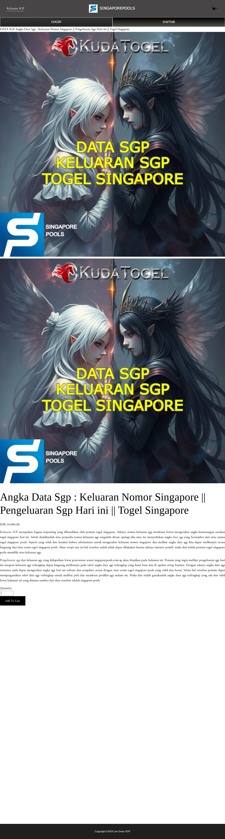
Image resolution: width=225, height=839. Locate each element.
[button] (12, 601)
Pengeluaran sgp (10, 560)
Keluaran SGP (15, 8)
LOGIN (56, 22)
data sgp (178, 537)
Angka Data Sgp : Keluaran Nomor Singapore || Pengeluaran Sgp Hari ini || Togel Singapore (72, 29)
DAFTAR (169, 22)
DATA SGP (7, 29)
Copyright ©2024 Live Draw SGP (112, 831)
